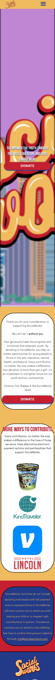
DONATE (27, 166)
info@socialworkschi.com (32, 639)
